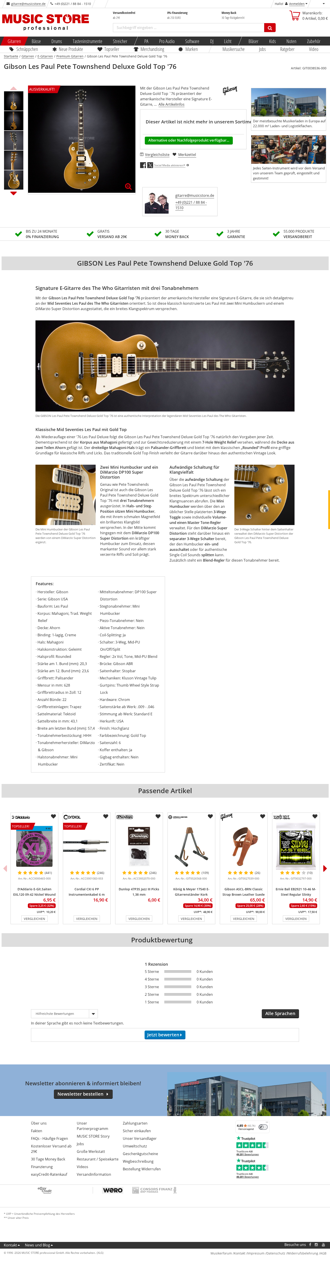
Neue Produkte (71, 49)
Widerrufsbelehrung (302, 1253)
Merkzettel (187, 154)
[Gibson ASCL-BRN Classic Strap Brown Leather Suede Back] (243, 846)
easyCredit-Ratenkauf (49, 1174)
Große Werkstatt (91, 1151)
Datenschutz (275, 1253)
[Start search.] (270, 27)
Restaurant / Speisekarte (98, 1159)
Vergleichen (34, 919)
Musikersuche (233, 49)
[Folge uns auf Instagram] (316, 1244)
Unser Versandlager (140, 1138)
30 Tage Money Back (48, 1159)
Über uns (39, 1123)
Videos (82, 1166)
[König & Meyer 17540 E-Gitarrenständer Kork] (191, 846)
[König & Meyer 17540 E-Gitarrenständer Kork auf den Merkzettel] (210, 816)
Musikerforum (221, 1253)
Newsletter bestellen (80, 1094)
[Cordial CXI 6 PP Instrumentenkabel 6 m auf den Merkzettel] (105, 816)
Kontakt (10, 1245)
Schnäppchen (27, 49)
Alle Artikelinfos (171, 104)
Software (192, 41)
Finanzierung (42, 1166)
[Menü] (267, 1123)
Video (313, 49)
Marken (191, 49)
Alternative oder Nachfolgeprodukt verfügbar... (188, 140)
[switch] (263, 1127)
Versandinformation (94, 1174)
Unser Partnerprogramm (92, 1126)
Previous (14, 87)
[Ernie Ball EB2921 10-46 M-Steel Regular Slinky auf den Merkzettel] (314, 816)
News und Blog (37, 1245)
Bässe (36, 41)
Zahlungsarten (135, 1123)
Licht (227, 41)
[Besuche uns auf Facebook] (310, 1244)
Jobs (262, 49)
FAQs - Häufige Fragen (49, 1138)
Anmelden (297, 4)
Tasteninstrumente (87, 41)
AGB (323, 1253)
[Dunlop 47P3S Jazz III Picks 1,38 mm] (139, 846)
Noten (291, 41)
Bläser (253, 41)
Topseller (111, 49)
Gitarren (14, 41)
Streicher (120, 41)
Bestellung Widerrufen (142, 1169)
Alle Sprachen (280, 1013)
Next (14, 193)
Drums (56, 41)
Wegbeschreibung (138, 1161)
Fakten (36, 1130)
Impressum (255, 1253)
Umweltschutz (135, 1146)
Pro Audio (166, 41)
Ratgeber (287, 49)
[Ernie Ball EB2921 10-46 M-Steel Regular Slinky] (296, 846)
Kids (272, 41)
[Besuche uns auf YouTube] (323, 1244)
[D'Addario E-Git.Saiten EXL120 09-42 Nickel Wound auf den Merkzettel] (53, 816)
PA (146, 41)
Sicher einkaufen (137, 1130)
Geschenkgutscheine (140, 1153)
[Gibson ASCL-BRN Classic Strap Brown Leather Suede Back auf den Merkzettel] (262, 816)
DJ (211, 41)
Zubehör (313, 41)
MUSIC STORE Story (93, 1136)
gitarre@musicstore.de (28, 4)
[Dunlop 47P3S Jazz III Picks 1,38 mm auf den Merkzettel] (158, 816)
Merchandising (152, 49)
